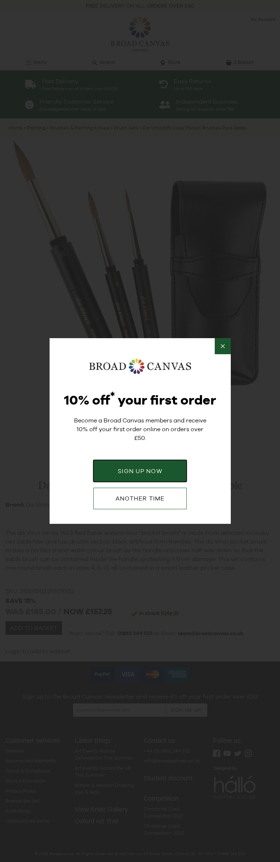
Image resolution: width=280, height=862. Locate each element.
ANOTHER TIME (140, 498)
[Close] (223, 346)
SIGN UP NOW (140, 471)
